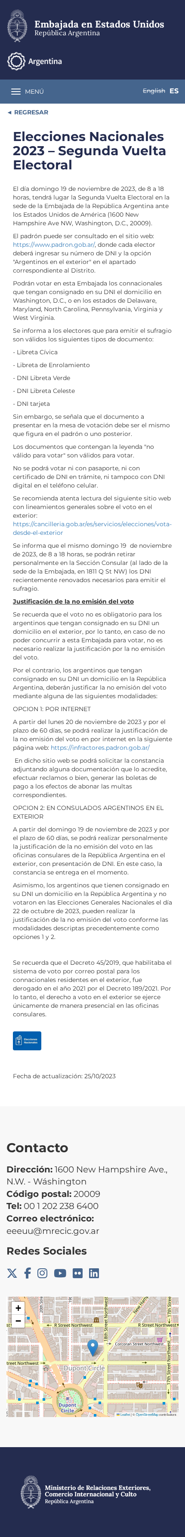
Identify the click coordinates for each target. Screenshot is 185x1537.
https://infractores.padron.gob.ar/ (100, 748)
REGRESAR (30, 112)
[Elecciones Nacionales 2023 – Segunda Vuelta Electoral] (27, 1040)
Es (174, 91)
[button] (92, 1348)
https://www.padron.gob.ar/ (54, 244)
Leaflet (125, 1414)
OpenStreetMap (147, 1414)
